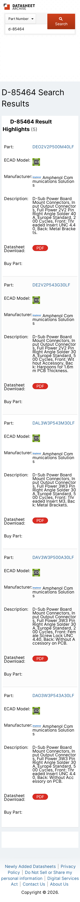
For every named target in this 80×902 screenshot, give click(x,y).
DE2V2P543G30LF (51, 285)
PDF (40, 248)
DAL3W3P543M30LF (53, 423)
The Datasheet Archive (19, 7)
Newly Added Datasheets (30, 866)
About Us (59, 884)
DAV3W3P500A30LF (53, 557)
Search (61, 24)
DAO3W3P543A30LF (53, 695)
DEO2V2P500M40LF (53, 146)
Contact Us (34, 884)
